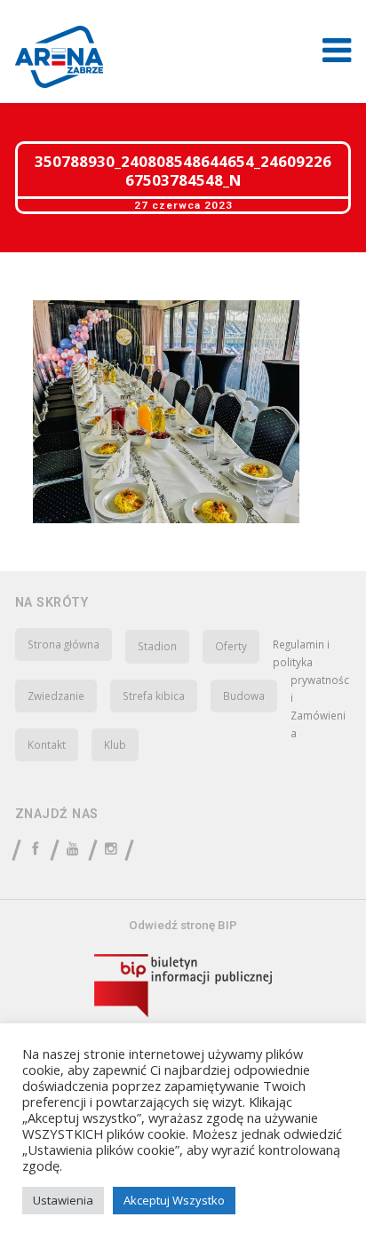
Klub (115, 744)
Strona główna (63, 644)
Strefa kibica (154, 695)
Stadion (157, 646)
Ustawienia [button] (63, 1200)
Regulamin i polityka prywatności (311, 670)
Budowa (244, 695)
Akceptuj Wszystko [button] (174, 1200)
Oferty (231, 646)
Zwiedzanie (56, 695)
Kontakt (47, 744)
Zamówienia (318, 724)
